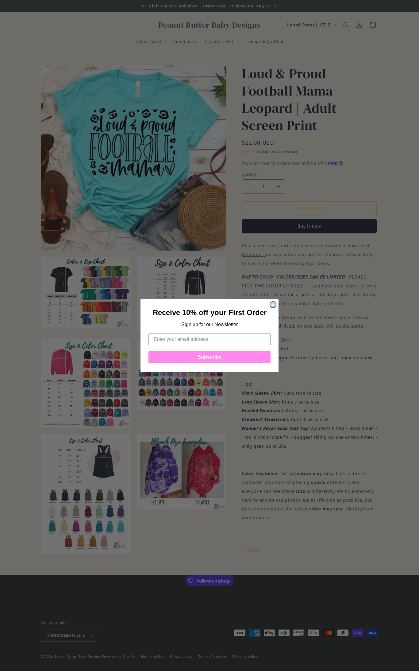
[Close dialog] (273, 305)
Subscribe (209, 357)
